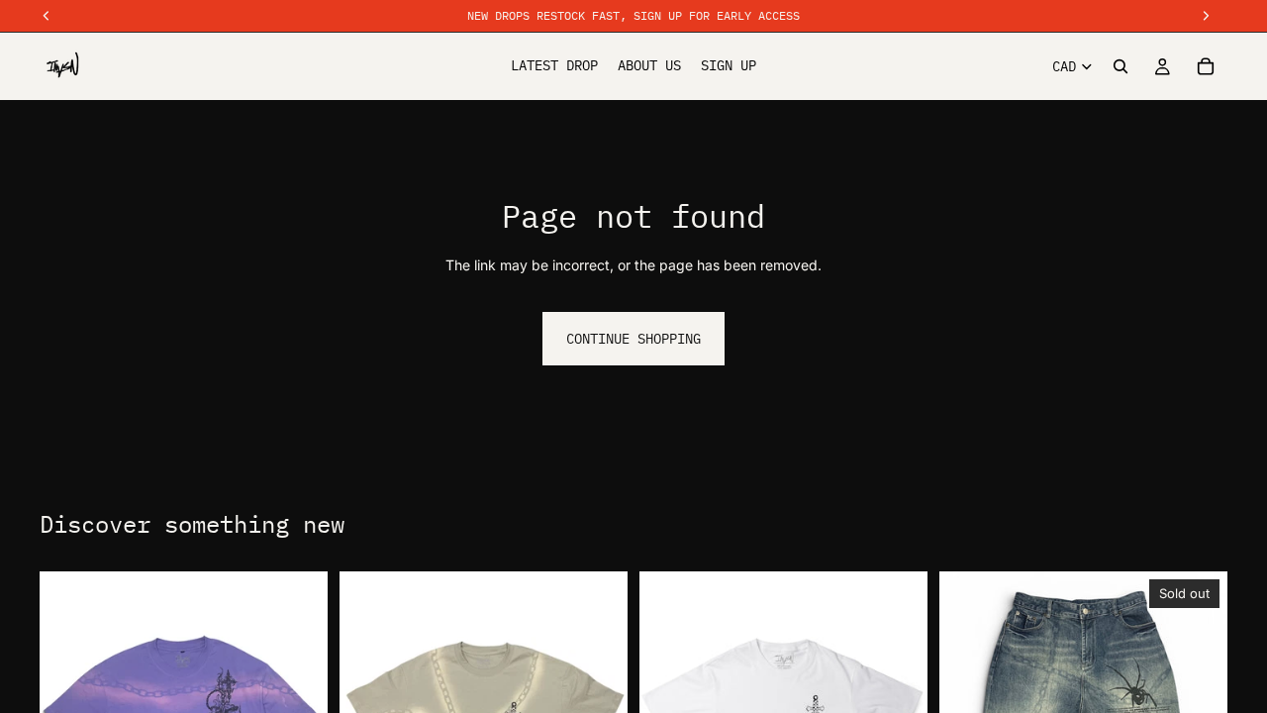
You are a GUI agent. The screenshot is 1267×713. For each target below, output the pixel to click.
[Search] (1120, 66)
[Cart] (1205, 66)
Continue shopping (633, 339)
